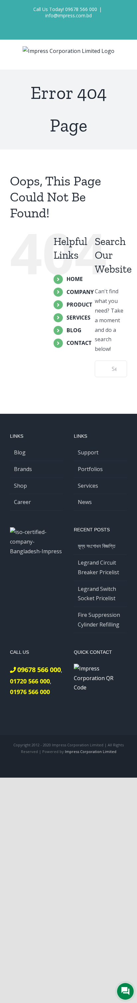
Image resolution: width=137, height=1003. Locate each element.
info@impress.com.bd (68, 15)
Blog (20, 452)
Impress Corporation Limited (90, 751)
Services (88, 485)
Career (22, 502)
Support (88, 452)
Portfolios (90, 469)
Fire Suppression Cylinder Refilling (99, 619)
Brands (23, 469)
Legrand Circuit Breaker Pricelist (98, 567)
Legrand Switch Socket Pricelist (97, 593)
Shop (20, 485)
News (85, 502)
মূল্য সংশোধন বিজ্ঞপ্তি (96, 546)
